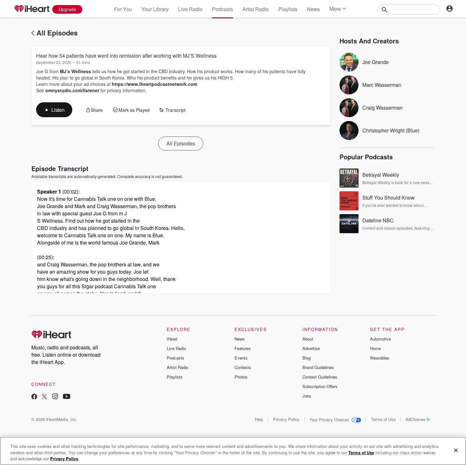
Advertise (311, 348)
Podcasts (222, 9)
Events (241, 358)
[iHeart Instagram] (55, 397)
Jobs (306, 396)
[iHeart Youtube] (66, 397)
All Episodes (57, 33)
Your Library (155, 9)
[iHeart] (32, 9)
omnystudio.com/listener (72, 90)
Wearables (379, 358)
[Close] (456, 450)
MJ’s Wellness (75, 71)
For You (123, 9)
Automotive (380, 339)
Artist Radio (256, 9)
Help (259, 419)
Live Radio (190, 9)
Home (375, 348)
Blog (306, 358)
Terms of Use (383, 419)
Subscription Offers (320, 386)
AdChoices (415, 419)
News (313, 9)
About (307, 339)
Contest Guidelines (319, 377)
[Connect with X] (44, 397)
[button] (54, 109)
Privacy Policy (286, 419)
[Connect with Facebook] (34, 397)
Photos (241, 377)
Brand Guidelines (318, 367)
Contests (243, 367)
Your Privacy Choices (329, 420)
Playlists (287, 9)
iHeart (172, 339)
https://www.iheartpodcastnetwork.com (154, 84)
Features (243, 348)
